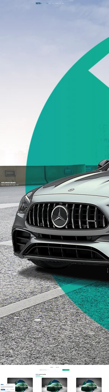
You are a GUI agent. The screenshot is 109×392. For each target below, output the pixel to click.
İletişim (63, 3)
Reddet (7, 389)
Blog (60, 3)
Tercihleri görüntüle (12, 389)
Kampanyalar (57, 3)
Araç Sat (53, 3)
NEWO (47, 3)
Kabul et (3, 389)
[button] (14, 384)
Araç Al (50, 3)
